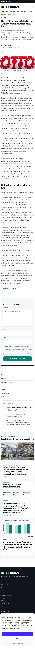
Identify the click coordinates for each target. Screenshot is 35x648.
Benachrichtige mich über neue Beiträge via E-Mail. (18, 354)
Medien (3, 386)
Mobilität (3, 378)
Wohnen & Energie (6, 382)
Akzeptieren (17, 634)
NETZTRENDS (10, 6)
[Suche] (32, 6)
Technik (3, 375)
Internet (14, 288)
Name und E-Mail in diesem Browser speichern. (17, 346)
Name (4, 329)
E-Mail (5, 338)
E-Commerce (5, 288)
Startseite (3, 14)
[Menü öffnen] (27, 6)
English (3, 397)
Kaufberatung (5, 393)
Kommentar (5, 307)
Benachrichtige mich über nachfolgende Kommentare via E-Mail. (18, 350)
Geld (9, 14)
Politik (3, 389)
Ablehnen (17, 639)
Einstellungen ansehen (17, 644)
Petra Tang (7, 45)
